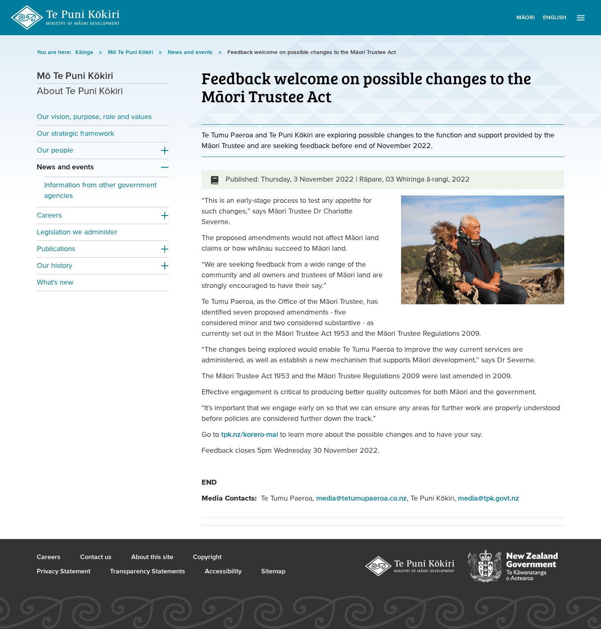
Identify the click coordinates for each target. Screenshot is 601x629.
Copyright (207, 557)
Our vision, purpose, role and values (94, 116)
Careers (49, 215)
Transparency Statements (147, 571)
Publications (56, 249)
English (554, 17)
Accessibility (223, 571)
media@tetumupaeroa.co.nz (361, 498)
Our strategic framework (75, 133)
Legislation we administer (77, 232)
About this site (152, 557)
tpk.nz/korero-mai (249, 434)
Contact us (96, 557)
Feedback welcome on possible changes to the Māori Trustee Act (311, 52)
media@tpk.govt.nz (488, 498)
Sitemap (273, 571)
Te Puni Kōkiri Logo (65, 17)
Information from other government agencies (100, 190)
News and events (191, 52)
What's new (55, 282)
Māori (525, 17)
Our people (55, 150)
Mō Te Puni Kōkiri (131, 52)
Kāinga (85, 52)
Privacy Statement (63, 571)
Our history (54, 265)
